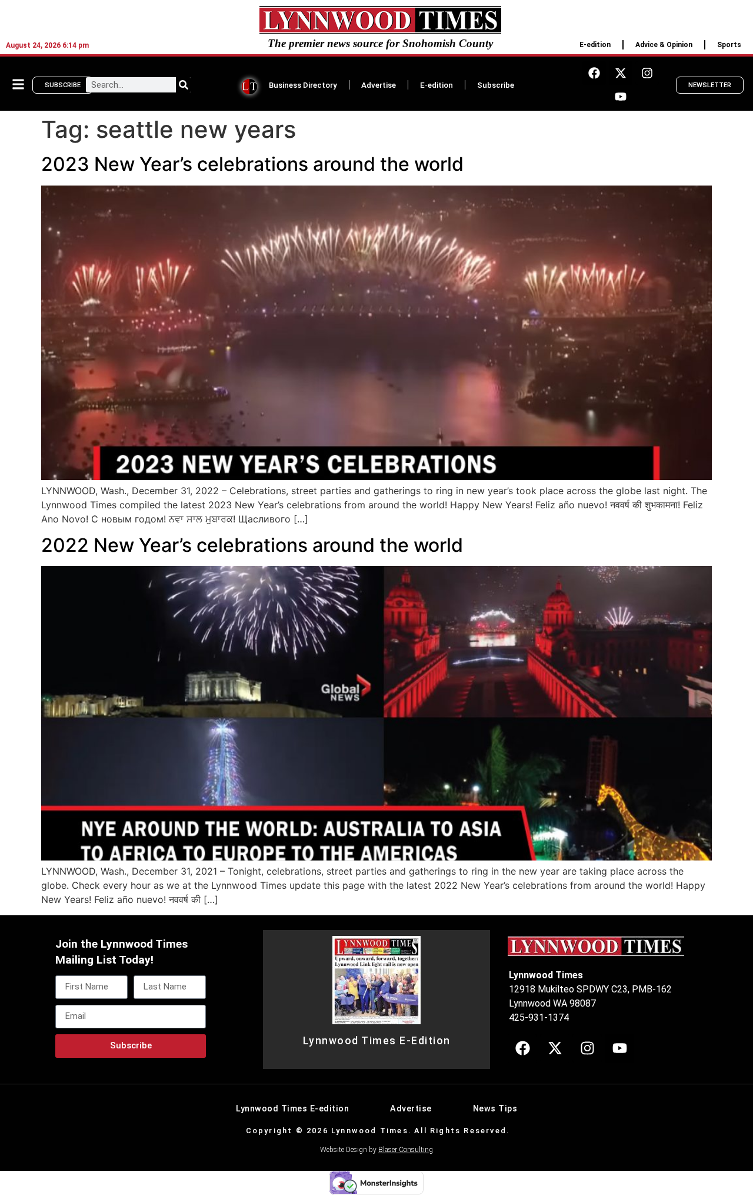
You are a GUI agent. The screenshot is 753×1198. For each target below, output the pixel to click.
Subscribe (495, 85)
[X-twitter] (620, 73)
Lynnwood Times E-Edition (377, 1041)
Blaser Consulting (405, 1150)
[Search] (183, 84)
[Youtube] (620, 96)
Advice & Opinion (663, 45)
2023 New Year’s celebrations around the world (252, 164)
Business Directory (303, 85)
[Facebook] (594, 73)
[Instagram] (647, 73)
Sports (729, 45)
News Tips (495, 1109)
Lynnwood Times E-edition (292, 1109)
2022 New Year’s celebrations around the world (252, 545)
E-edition (595, 45)
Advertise (378, 85)
